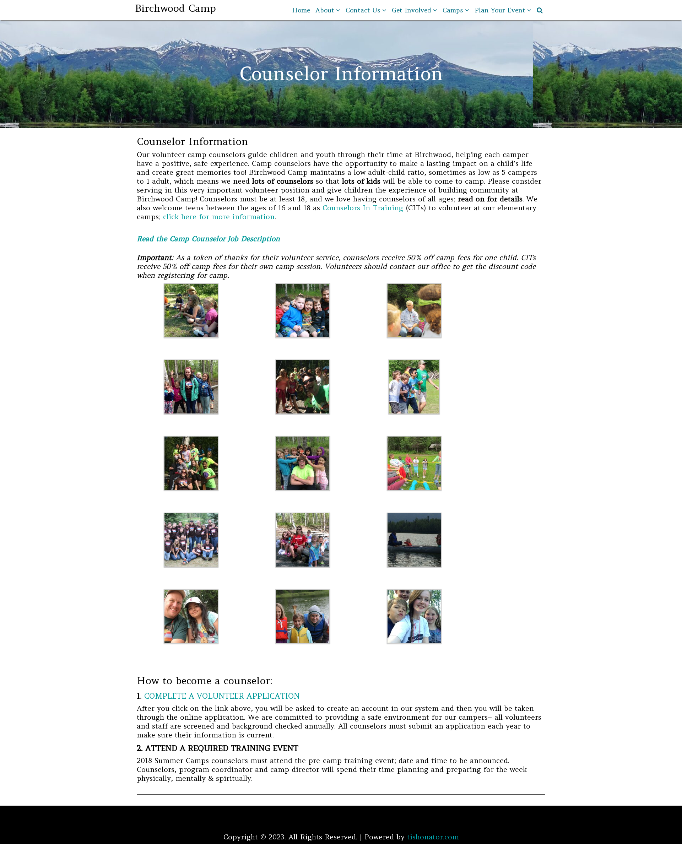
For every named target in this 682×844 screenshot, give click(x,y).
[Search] (540, 10)
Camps (453, 10)
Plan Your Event (500, 10)
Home (301, 10)
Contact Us (363, 10)
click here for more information (219, 216)
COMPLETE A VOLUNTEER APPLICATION (222, 696)
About (324, 10)
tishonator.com (433, 836)
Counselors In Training (363, 207)
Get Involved (411, 10)
